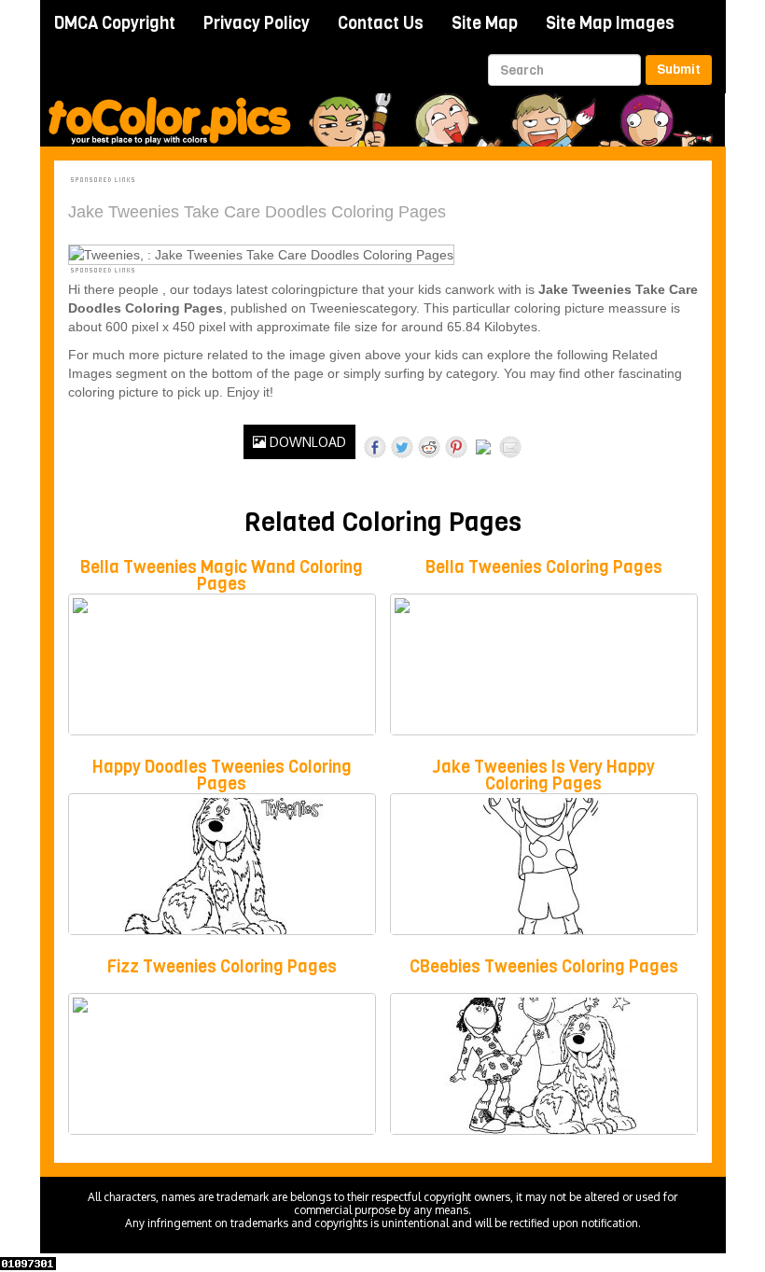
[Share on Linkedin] (483, 451)
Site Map (485, 23)
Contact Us (381, 23)
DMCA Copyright (114, 23)
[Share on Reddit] (429, 447)
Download (306, 442)
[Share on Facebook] (375, 447)
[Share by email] (510, 447)
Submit (679, 69)
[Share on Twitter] (402, 447)
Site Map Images (610, 23)
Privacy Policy (256, 23)
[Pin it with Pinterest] (456, 447)
